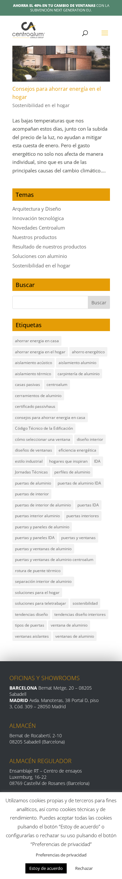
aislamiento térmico (33, 373)
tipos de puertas (29, 625)
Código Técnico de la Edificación (44, 428)
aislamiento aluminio (77, 362)
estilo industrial (29, 461)
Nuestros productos (34, 237)
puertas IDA (88, 505)
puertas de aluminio (33, 483)
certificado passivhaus (35, 406)
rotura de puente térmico (38, 570)
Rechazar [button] (84, 868)
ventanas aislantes (32, 636)
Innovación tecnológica (38, 218)
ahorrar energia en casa (37, 341)
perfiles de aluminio (72, 472)
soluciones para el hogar (37, 592)
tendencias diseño (31, 614)
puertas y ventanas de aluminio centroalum (54, 559)
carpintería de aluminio (79, 373)
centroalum (57, 384)
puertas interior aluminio (37, 516)
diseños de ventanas (33, 450)
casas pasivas (27, 384)
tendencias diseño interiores (80, 614)
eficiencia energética (77, 450)
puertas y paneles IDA (35, 537)
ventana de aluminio (69, 625)
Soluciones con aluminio (39, 256)
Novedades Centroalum (38, 227)
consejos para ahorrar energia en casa (50, 417)
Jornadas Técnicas (31, 472)
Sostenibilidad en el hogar (41, 105)
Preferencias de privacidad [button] (61, 855)
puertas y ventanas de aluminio (43, 548)
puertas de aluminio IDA (79, 483)
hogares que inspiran (68, 461)
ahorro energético (88, 352)
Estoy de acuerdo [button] (46, 868)
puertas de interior (32, 494)
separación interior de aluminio (43, 581)
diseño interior (90, 439)
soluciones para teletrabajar (40, 603)
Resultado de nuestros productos (49, 246)
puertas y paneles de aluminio (42, 527)
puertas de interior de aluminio (43, 505)
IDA (97, 461)
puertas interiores (82, 516)
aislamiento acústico (33, 362)
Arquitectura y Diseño (36, 208)
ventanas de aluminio (74, 636)
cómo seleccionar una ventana (42, 439)
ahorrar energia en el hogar (40, 352)
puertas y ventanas (78, 537)
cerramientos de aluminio (38, 395)
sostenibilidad (85, 603)
